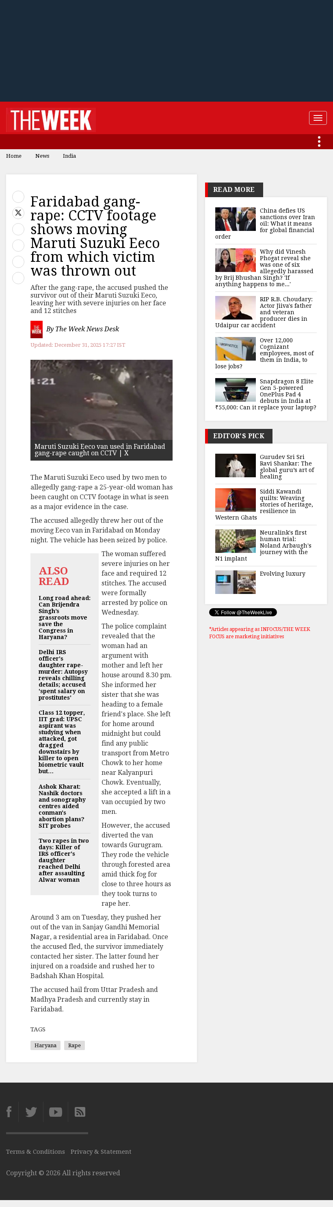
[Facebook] (12, 1112)
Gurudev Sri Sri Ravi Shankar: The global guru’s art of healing (287, 467)
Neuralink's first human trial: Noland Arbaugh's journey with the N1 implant (263, 545)
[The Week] (51, 118)
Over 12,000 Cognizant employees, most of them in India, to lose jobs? (264, 353)
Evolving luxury (282, 573)
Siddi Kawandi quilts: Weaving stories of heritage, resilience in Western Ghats (264, 504)
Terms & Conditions (35, 1151)
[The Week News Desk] (37, 329)
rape (74, 1045)
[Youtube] (55, 1112)
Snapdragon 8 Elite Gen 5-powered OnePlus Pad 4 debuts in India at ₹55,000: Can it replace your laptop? (265, 394)
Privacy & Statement (101, 1151)
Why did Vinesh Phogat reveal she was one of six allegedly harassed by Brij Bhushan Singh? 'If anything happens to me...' (264, 267)
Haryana (45, 1045)
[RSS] (78, 1112)
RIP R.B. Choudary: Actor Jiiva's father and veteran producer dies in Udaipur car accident (264, 312)
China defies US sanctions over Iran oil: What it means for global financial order (265, 223)
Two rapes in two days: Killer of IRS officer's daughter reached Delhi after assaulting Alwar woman (64, 860)
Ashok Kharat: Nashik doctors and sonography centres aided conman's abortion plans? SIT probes (62, 806)
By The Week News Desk (82, 329)
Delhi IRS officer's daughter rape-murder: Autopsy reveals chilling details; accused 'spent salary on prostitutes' (63, 675)
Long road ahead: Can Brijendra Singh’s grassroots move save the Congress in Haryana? (65, 617)
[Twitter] (30, 1112)
